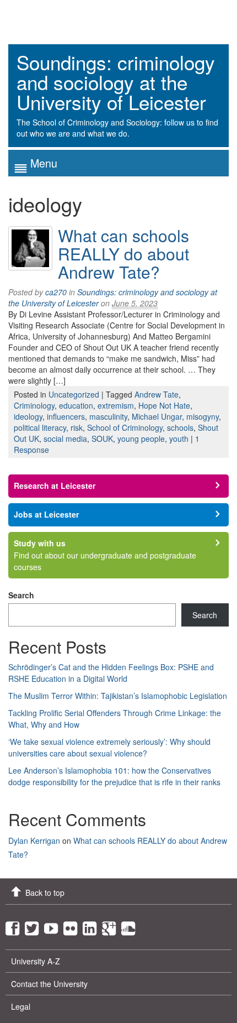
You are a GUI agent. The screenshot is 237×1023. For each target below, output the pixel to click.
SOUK (102, 438)
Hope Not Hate (164, 405)
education (76, 405)
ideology (28, 416)
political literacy (40, 427)
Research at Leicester (54, 485)
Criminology (34, 405)
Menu (43, 163)
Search (21, 595)
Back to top (44, 892)
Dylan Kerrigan (34, 840)
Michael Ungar (157, 416)
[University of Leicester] (49, 18)
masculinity (108, 416)
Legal (20, 1006)
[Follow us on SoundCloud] (131, 925)
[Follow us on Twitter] (34, 925)
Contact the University (49, 983)
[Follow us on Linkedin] (92, 925)
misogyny (202, 416)
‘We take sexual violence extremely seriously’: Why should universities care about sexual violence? (109, 747)
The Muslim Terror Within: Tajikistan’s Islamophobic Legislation (117, 695)
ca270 (56, 291)
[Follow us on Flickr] (73, 925)
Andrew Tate (156, 394)
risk (77, 427)
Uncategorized (74, 394)
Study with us (40, 543)
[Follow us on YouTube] (53, 925)
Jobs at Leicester (46, 514)
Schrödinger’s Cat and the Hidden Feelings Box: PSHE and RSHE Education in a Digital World (111, 672)
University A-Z (35, 961)
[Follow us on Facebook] (15, 925)
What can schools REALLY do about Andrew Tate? (123, 253)
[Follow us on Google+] (111, 925)
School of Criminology (125, 427)
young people (141, 438)
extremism (116, 405)
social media (65, 438)
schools (180, 427)
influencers (66, 416)
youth (178, 438)
